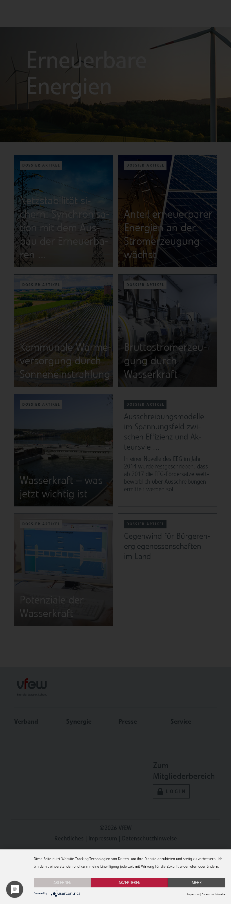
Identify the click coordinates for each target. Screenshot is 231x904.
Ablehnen (63, 882)
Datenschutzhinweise (213, 894)
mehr (197, 882)
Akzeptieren (130, 882)
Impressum (193, 894)
